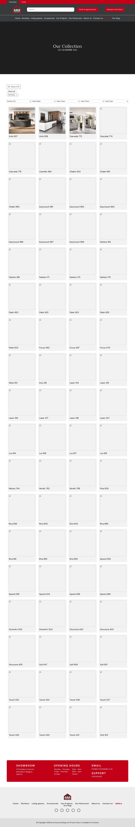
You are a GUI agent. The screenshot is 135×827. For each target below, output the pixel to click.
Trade (23, 2)
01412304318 (97, 776)
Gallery (107, 18)
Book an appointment (87, 9)
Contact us (98, 18)
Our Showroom (75, 18)
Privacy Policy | (76, 822)
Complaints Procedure (90, 822)
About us (88, 18)
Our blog (116, 18)
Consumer (13, 2)
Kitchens (25, 18)
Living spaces (37, 18)
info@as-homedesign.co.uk (102, 769)
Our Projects (61, 18)
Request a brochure (114, 9)
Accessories (49, 18)
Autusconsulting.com (61, 822)
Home (17, 18)
